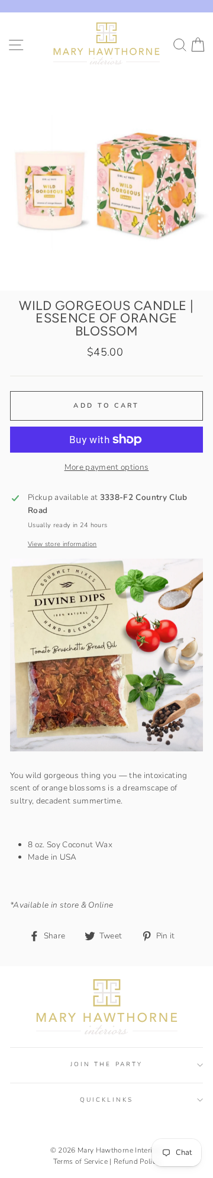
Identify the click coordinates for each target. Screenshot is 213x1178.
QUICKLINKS (106, 1100)
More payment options (106, 467)
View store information (62, 544)
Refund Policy (137, 1161)
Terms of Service (80, 1161)
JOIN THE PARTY (106, 1064)
